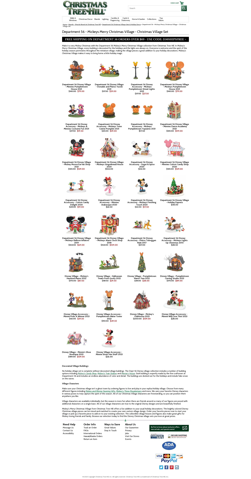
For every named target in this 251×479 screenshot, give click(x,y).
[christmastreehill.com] (85, 7)
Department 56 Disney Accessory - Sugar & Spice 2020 (142, 164)
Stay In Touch (110, 430)
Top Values (161, 19)
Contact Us (68, 430)
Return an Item (90, 439)
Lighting (105, 19)
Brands (97, 19)
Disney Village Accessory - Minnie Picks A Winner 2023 (77, 315)
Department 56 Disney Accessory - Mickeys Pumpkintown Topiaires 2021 (142, 126)
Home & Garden (138, 19)
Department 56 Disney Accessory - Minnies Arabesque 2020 (109, 202)
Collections (151, 19)
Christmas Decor (85, 19)
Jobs (127, 433)
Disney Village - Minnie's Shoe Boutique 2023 (76, 353)
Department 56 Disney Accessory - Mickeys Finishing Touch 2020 (141, 202)
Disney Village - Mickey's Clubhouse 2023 (142, 315)
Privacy (128, 430)
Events (128, 439)
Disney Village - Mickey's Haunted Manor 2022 (76, 277)
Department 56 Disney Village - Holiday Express (174, 201)
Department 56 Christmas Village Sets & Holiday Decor (121, 24)
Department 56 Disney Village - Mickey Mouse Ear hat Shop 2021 (76, 164)
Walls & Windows (73, 19)
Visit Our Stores (132, 436)
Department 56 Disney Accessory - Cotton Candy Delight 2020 (76, 202)
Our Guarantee (131, 427)
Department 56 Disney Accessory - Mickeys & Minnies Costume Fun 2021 (76, 126)
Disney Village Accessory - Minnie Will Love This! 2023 (174, 315)
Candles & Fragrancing (114, 19)
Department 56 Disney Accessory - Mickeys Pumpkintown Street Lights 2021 (142, 87)
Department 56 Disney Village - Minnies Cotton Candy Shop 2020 (174, 164)
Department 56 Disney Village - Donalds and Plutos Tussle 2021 (109, 86)
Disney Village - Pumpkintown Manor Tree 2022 (141, 277)
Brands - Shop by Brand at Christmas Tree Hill (85, 24)
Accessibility (68, 433)
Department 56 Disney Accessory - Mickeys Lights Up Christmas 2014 (175, 240)
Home (65, 24)
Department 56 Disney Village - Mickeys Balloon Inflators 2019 (76, 240)
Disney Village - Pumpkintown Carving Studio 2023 (174, 277)
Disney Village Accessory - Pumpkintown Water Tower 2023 (109, 316)
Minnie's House (128, 373)
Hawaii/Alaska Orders (93, 436)
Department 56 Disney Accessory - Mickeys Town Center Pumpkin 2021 (109, 126)
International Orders (93, 433)
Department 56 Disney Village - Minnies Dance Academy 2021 (174, 126)
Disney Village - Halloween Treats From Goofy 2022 (109, 277)
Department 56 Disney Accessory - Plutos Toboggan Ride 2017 (142, 240)
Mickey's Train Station (107, 373)
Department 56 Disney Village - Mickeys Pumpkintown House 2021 (174, 86)
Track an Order (90, 427)
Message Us (68, 427)
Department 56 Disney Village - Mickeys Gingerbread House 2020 (109, 164)
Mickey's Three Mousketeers (129, 391)
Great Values (110, 427)
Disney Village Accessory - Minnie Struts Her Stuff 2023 (109, 353)
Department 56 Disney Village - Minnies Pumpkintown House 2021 (76, 86)
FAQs (86, 430)
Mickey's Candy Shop (87, 373)
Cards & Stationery (125, 19)
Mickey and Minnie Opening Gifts (100, 391)
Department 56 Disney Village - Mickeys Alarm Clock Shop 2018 (109, 240)
